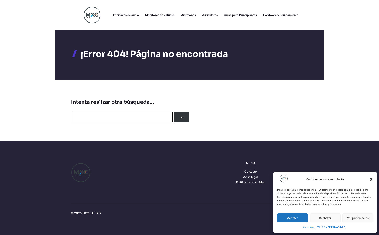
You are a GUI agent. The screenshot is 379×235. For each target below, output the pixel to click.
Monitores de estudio (159, 15)
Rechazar (325, 218)
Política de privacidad (250, 182)
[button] (371, 179)
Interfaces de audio (126, 15)
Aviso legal (309, 227)
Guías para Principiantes (240, 15)
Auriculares (210, 15)
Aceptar (292, 218)
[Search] (182, 117)
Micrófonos (188, 15)
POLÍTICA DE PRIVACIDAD (331, 227)
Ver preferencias (358, 218)
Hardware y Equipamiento (280, 15)
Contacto (250, 171)
